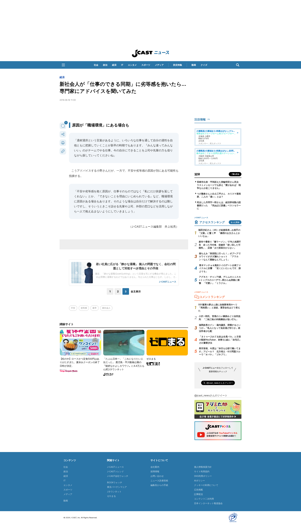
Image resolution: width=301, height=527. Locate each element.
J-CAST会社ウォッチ (117, 476)
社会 (96, 65)
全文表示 (136, 291)
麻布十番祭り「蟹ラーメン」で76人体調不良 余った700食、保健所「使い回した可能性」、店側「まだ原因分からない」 (220, 244)
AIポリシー (199, 480)
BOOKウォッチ (114, 482)
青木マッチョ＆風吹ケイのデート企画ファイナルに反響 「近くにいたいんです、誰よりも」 (220, 268)
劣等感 (84, 308)
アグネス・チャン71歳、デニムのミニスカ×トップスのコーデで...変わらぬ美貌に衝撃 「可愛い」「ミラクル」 (220, 279)
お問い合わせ (157, 476)
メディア (159, 65)
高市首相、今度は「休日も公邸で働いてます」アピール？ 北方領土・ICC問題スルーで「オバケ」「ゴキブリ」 (220, 351)
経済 (114, 65)
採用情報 (154, 471)
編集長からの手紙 (159, 485)
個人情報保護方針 (203, 467)
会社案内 (154, 467)
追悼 (197, 174)
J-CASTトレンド (115, 471)
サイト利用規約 (201, 471)
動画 (194, 65)
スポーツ (145, 65)
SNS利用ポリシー (203, 476)
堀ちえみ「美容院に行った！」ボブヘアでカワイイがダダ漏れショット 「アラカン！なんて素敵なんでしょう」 (220, 256)
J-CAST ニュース (150, 53)
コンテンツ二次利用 (204, 498)
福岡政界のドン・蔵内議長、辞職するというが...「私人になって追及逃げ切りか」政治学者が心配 (220, 328)
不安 (73, 308)
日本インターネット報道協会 (208, 503)
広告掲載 (198, 489)
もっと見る (235, 222)
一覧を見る (235, 174)
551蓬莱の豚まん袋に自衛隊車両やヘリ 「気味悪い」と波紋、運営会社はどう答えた (219, 307)
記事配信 (198, 494)
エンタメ (132, 65)
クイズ (204, 65)
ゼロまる (111, 496)
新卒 (94, 308)
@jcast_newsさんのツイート (210, 395)
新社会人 (106, 308)
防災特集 (177, 65)
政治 (105, 65)
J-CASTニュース (115, 467)
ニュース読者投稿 (159, 480)
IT (122, 65)
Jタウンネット (114, 491)
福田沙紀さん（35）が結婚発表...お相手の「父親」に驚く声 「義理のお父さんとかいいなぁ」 (219, 233)
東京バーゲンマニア (117, 487)
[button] (63, 65)
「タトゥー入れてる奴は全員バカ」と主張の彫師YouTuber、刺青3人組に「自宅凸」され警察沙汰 (220, 339)
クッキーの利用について (206, 485)
